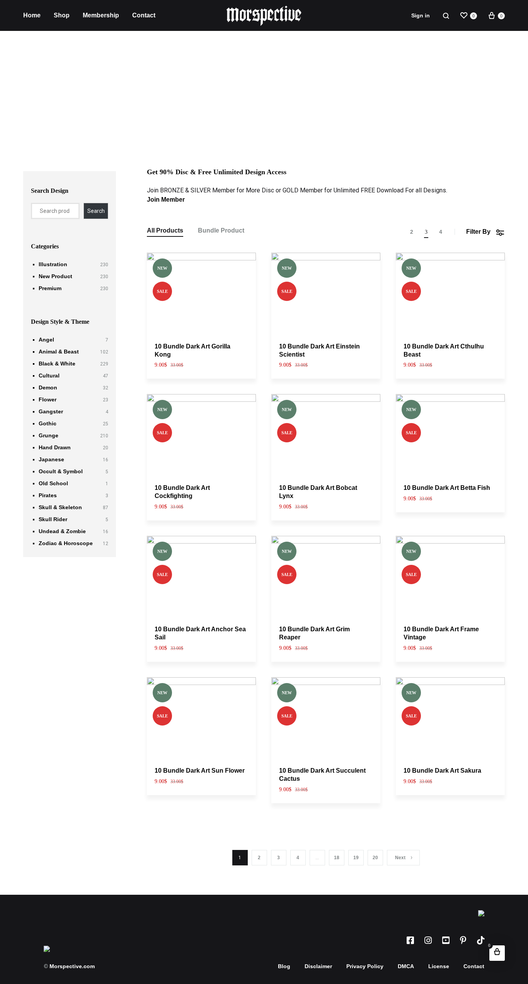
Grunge (48, 435)
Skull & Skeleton (60, 507)
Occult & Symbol (61, 471)
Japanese (51, 459)
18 (336, 857)
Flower (47, 399)
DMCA (406, 966)
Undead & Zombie (62, 531)
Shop (62, 15)
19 (356, 857)
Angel (46, 339)
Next (400, 857)
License (438, 966)
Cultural (49, 375)
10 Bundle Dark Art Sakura (442, 770)
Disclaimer (318, 966)
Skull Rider (53, 519)
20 (375, 857)
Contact (143, 15)
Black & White (57, 363)
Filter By (478, 231)
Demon (48, 387)
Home (32, 15)
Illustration (53, 264)
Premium (50, 288)
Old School (53, 483)
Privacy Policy (364, 966)
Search (96, 211)
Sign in (420, 15)
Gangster (51, 411)
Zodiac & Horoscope (66, 543)
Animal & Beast (59, 351)
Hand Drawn (55, 447)
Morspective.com (72, 966)
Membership (101, 15)
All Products (165, 231)
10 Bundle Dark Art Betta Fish (447, 487)
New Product (55, 276)
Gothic (47, 423)
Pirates (48, 495)
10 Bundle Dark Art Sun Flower (200, 770)
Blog (284, 966)
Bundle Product (221, 231)
